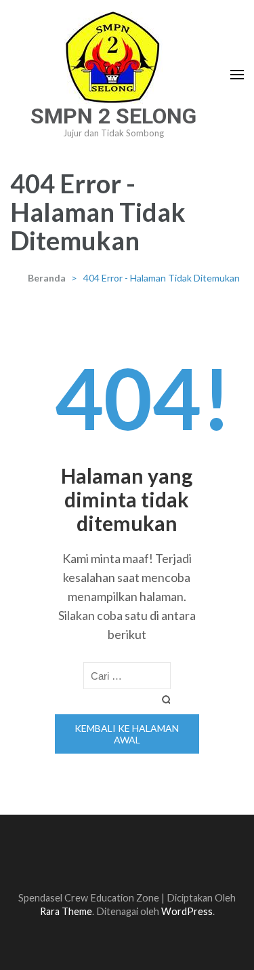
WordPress (187, 911)
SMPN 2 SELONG (113, 116)
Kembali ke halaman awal (127, 733)
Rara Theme (66, 911)
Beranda (47, 278)
